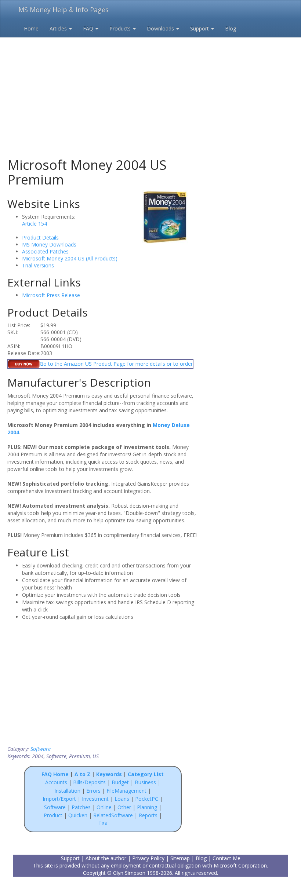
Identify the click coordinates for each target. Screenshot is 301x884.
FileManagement (126, 790)
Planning (147, 807)
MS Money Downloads (49, 244)
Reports (148, 815)
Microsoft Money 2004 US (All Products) (69, 258)
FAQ (89, 28)
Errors (94, 790)
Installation (68, 790)
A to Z (82, 774)
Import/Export (59, 798)
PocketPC (146, 798)
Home (31, 28)
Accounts (56, 782)
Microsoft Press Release (51, 295)
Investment (95, 798)
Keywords (109, 774)
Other (124, 807)
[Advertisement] (150, 84)
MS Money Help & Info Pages (63, 9)
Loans (122, 798)
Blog (230, 28)
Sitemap (180, 858)
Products (120, 28)
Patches (81, 807)
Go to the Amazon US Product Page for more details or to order (116, 363)
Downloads (161, 28)
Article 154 (34, 223)
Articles (59, 28)
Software (40, 748)
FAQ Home (55, 774)
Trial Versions (38, 265)
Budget (120, 782)
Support (200, 28)
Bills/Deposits (89, 782)
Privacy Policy (148, 858)
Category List (146, 774)
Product (53, 815)
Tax (102, 823)
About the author (106, 858)
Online (104, 807)
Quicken (77, 815)
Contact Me (226, 858)
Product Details (40, 237)
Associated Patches (45, 251)
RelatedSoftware (113, 815)
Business (146, 782)
